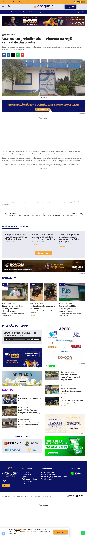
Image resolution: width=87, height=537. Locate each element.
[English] (75, 2)
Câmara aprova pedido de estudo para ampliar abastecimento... (12, 308)
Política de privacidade (28, 531)
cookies (17, 529)
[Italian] (80, 2)
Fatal (33, 284)
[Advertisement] (43, 134)
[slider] (37, 339)
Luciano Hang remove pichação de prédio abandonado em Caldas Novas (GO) (69, 238)
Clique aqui (22, 381)
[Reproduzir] (7, 339)
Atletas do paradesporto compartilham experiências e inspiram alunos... (71, 377)
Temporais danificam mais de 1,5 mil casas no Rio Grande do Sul (16, 236)
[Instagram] (4, 485)
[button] (4, 55)
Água (4, 284)
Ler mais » (9, 244)
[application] (22, 339)
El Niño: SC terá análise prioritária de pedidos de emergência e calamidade (43, 236)
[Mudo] (32, 339)
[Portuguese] (83, 2)
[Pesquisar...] (9, 6)
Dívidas (62, 284)
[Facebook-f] (8, 485)
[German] (78, 2)
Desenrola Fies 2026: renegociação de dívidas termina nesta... (68, 308)
